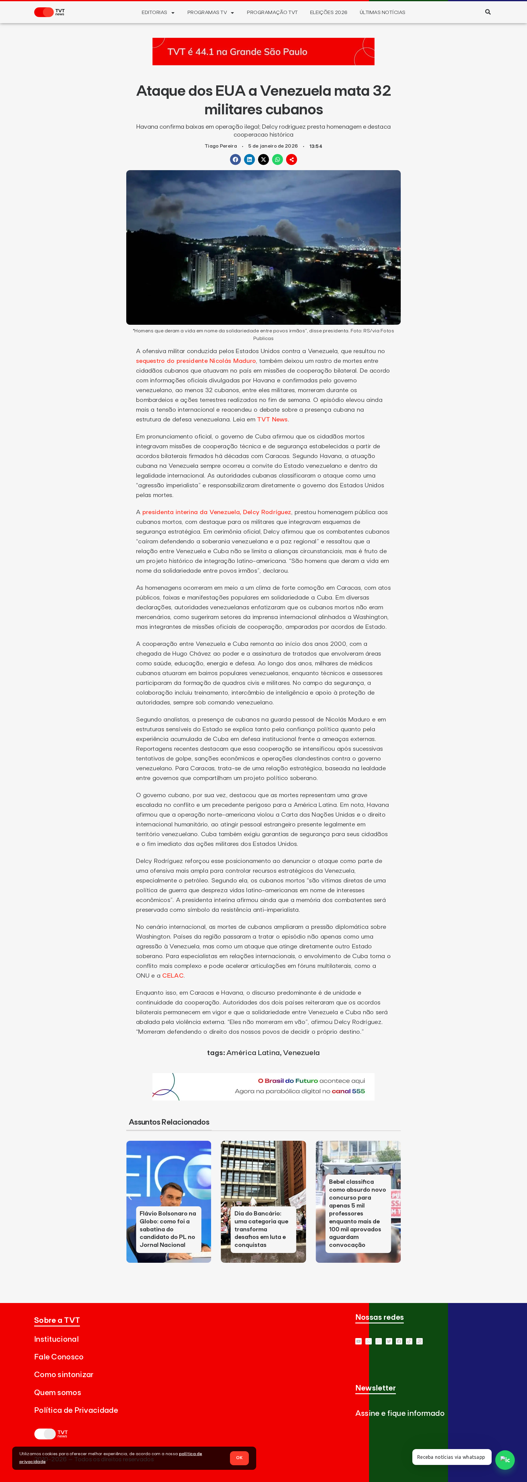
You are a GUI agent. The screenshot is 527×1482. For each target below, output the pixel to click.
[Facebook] (399, 1341)
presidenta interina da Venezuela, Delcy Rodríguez (217, 512)
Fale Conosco (59, 1357)
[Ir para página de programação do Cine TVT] (263, 1099)
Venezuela (301, 1053)
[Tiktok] (409, 1341)
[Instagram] (378, 1341)
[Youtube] (358, 1341)
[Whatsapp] (368, 1341)
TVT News (272, 420)
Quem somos (57, 1393)
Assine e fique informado (400, 1413)
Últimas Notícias (383, 12)
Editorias (154, 12)
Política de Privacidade (76, 1410)
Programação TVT (272, 12)
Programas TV (207, 12)
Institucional (56, 1339)
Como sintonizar (64, 1375)
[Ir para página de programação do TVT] (263, 63)
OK (239, 1458)
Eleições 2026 (329, 12)
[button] (488, 12)
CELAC (173, 976)
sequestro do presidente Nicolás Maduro (196, 361)
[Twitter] (389, 1341)
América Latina (253, 1053)
